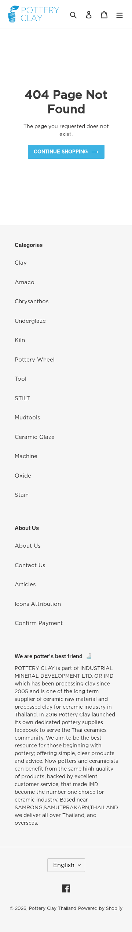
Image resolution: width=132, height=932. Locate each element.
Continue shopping (61, 151)
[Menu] (119, 14)
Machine (26, 456)
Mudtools (27, 417)
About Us (27, 545)
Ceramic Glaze (35, 437)
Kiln (20, 340)
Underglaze (30, 321)
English (63, 865)
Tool (20, 378)
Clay (21, 262)
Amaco (24, 282)
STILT (22, 398)
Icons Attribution (38, 604)
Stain (22, 495)
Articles (25, 584)
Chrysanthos (31, 301)
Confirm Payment (39, 623)
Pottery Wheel (35, 359)
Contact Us (30, 565)
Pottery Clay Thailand (52, 908)
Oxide (23, 475)
